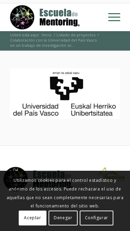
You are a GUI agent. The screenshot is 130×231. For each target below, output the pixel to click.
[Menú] (110, 17)
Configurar (96, 218)
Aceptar (32, 218)
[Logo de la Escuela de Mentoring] (54, 17)
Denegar (63, 218)
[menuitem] (110, 17)
